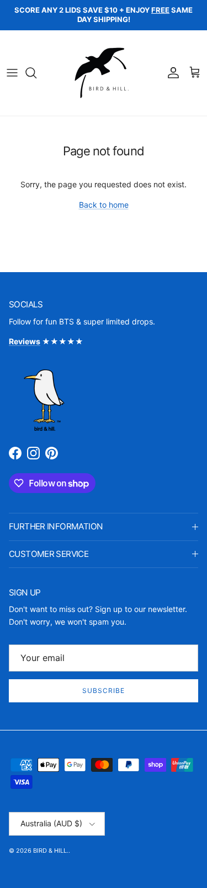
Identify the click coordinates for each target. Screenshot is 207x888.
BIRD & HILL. (50, 850)
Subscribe (103, 690)
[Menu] (12, 73)
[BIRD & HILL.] (103, 73)
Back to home (104, 204)
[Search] (36, 73)
